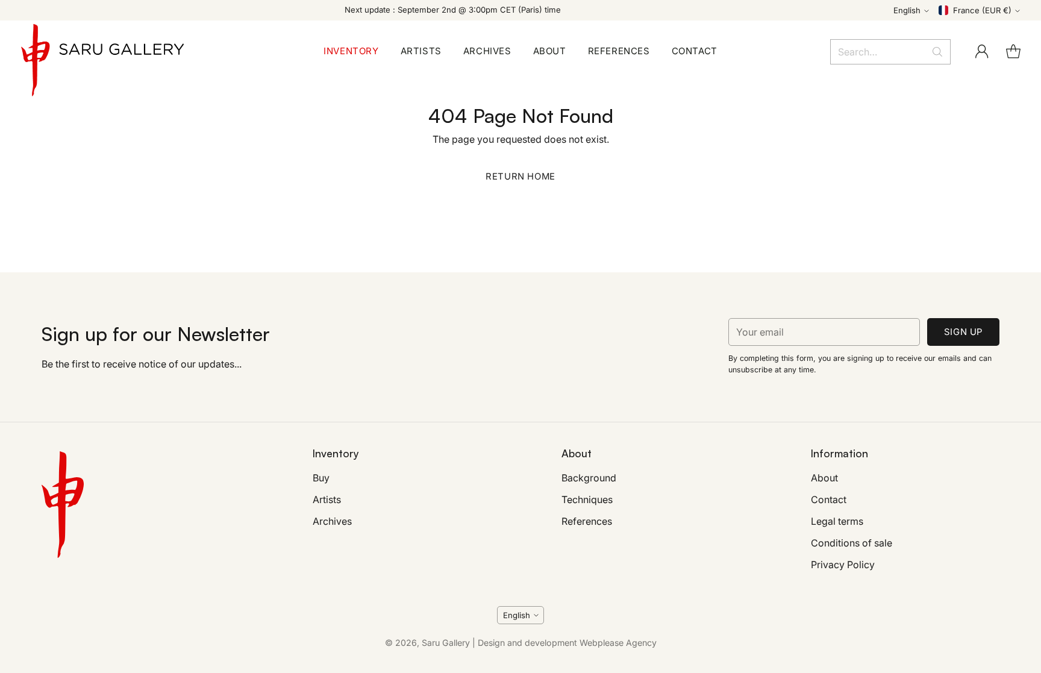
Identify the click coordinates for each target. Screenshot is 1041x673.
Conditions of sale (851, 543)
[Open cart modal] (1013, 51)
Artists (327, 499)
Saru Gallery (446, 642)
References (586, 521)
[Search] (937, 51)
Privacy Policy (843, 565)
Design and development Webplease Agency (567, 642)
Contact (828, 499)
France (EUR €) (982, 10)
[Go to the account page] (982, 51)
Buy (321, 478)
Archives (332, 521)
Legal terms (837, 521)
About (824, 478)
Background (588, 478)
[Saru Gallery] (102, 51)
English (907, 10)
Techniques (587, 499)
